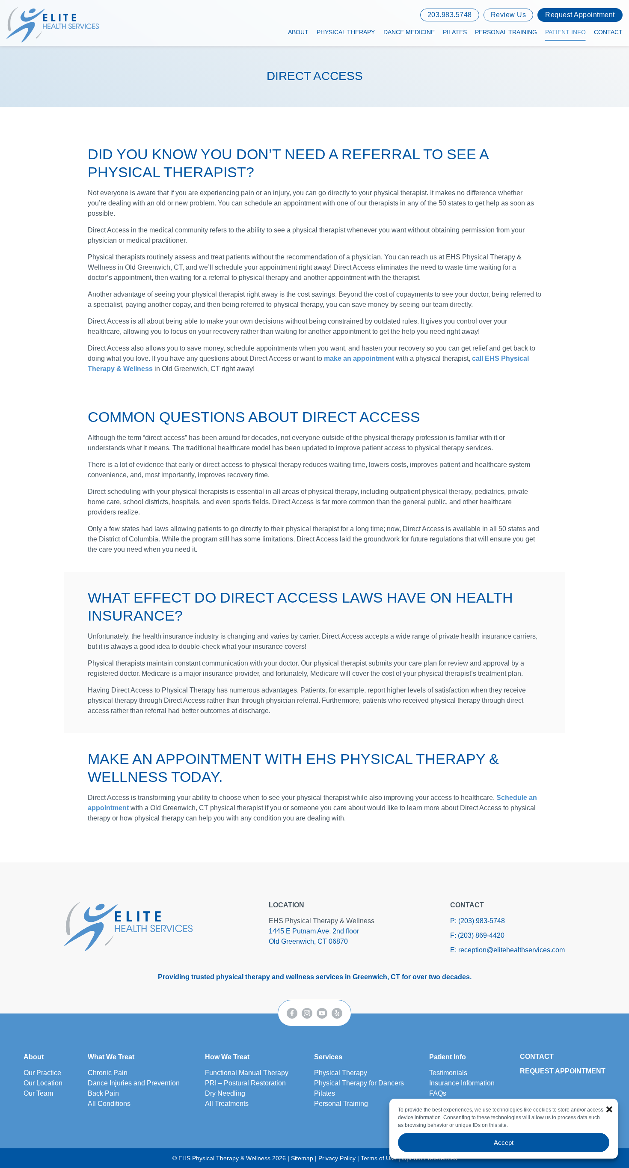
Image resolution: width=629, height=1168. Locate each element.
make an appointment (360, 358)
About (298, 32)
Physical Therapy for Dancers (359, 1083)
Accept (503, 1142)
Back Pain (103, 1093)
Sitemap (302, 1158)
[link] (292, 1013)
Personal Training (506, 32)
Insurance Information (462, 1083)
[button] (609, 1109)
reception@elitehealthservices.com (511, 950)
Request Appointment (580, 14)
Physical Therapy (346, 32)
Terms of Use (379, 1158)
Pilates (455, 32)
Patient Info (565, 32)
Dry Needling (225, 1093)
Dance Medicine (409, 32)
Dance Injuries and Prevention (134, 1083)
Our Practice (42, 1072)
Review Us (508, 14)
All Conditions (109, 1103)
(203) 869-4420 (481, 935)
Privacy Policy (337, 1158)
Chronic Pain (108, 1072)
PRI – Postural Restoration (245, 1083)
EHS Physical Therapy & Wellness (321, 920)
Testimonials (448, 1072)
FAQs (437, 1093)
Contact (608, 32)
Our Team (38, 1093)
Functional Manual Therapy (246, 1072)
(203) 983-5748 (481, 920)
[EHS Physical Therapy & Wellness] (128, 926)
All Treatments (227, 1103)
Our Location (43, 1083)
